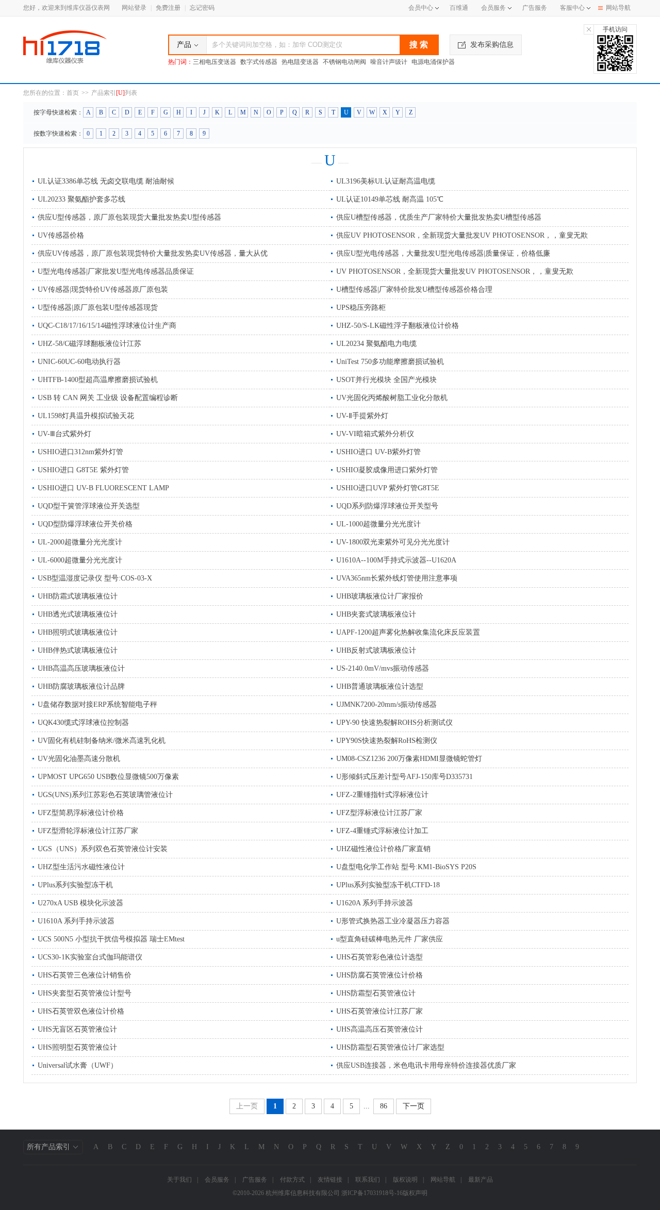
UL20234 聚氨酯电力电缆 (376, 343)
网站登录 (134, 7)
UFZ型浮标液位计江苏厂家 (379, 813)
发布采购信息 (492, 44)
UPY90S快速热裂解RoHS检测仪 (386, 740)
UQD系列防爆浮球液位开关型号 (387, 506)
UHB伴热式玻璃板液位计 (78, 650)
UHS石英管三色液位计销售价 (84, 975)
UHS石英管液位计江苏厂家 (379, 1011)
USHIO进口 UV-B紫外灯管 (378, 452)
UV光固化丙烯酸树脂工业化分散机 (392, 398)
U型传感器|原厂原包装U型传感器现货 (98, 307)
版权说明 (405, 1179)
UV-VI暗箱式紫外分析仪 (375, 434)
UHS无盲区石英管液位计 (77, 1029)
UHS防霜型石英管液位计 (376, 993)
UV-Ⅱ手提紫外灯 (362, 416)
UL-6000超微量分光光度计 (80, 560)
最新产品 (480, 1179)
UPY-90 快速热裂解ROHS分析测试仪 (394, 722)
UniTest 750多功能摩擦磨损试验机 (390, 362)
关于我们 (179, 1179)
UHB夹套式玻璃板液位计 (376, 614)
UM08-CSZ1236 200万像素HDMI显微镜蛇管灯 (409, 759)
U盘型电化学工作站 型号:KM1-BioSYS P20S (406, 867)
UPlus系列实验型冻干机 (75, 885)
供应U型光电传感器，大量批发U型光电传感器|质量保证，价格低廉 (443, 253)
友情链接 (330, 1179)
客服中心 (572, 7)
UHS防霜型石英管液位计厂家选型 (390, 1047)
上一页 (247, 1106)
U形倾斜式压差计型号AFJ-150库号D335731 (404, 777)
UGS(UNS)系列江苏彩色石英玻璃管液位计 (105, 795)
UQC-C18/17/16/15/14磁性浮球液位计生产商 (107, 325)
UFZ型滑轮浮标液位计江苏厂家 (88, 831)
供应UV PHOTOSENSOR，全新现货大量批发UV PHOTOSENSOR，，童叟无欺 (462, 235)
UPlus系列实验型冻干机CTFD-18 (388, 885)
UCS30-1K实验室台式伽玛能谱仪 (90, 957)
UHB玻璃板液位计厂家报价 (379, 596)
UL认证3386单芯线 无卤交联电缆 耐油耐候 (106, 181)
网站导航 (618, 7)
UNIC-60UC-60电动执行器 (79, 362)
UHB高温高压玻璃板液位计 (81, 668)
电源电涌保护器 (433, 61)
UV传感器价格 (61, 235)
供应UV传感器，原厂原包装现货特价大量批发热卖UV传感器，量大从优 (153, 253)
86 (383, 1106)
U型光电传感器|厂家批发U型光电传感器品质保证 (116, 271)
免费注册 (168, 7)
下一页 (413, 1106)
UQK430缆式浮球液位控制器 (83, 722)
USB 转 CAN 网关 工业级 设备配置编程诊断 (108, 398)
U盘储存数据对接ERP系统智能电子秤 (97, 704)
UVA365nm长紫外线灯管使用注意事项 (396, 578)
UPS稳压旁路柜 (361, 307)
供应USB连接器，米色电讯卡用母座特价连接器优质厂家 (426, 1065)
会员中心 (420, 7)
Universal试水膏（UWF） (78, 1065)
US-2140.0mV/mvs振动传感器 (382, 668)
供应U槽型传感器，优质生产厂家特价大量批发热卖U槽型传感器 (438, 217)
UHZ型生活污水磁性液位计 (81, 867)
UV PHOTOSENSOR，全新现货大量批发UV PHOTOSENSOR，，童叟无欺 (454, 271)
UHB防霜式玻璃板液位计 (78, 596)
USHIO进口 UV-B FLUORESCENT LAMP (103, 488)
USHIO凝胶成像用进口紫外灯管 (387, 470)
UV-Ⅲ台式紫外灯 (64, 434)
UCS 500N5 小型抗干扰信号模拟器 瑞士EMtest (111, 939)
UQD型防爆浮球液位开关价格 (85, 524)
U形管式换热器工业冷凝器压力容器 (393, 921)
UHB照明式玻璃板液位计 (78, 632)
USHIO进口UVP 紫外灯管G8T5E (387, 488)
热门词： (180, 61)
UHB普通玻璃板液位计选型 (379, 686)
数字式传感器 (258, 61)
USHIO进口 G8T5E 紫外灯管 (83, 470)
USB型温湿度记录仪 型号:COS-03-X (95, 578)
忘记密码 (202, 7)
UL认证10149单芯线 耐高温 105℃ (389, 199)
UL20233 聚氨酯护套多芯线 (81, 199)
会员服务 (493, 7)
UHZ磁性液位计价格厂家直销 (383, 849)
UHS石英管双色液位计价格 (81, 1011)
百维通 (459, 7)
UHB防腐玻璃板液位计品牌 (81, 686)
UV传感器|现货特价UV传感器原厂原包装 (103, 289)
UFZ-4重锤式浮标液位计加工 (382, 831)
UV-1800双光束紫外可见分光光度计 (393, 542)
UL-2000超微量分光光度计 (80, 542)
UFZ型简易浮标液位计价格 (81, 813)
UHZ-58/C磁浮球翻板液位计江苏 (89, 343)
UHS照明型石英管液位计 (77, 1047)
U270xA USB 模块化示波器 (80, 903)
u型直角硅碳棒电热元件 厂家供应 (389, 939)
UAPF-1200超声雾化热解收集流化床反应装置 (408, 632)
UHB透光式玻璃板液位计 (78, 614)
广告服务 (534, 7)
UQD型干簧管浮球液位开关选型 (89, 506)
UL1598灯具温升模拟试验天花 (86, 416)
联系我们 (367, 1179)
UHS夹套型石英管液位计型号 (84, 993)
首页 (73, 92)
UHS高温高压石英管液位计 (379, 1029)
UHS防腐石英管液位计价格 (379, 975)
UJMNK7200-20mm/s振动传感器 (386, 704)
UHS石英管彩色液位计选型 (379, 957)
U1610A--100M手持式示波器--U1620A (396, 560)
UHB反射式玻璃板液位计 (376, 650)
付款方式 (292, 1179)
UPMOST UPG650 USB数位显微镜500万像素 (108, 777)
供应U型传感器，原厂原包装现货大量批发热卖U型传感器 (129, 217)
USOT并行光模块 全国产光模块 (386, 380)
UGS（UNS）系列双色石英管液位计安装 (103, 849)
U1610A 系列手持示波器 (76, 921)
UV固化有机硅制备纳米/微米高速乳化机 (102, 740)
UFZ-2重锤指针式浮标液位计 (382, 795)
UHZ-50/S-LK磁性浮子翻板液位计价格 (397, 325)
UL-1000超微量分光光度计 (378, 524)
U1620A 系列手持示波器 (374, 903)
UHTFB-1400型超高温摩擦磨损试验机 (98, 380)
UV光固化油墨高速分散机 (79, 759)
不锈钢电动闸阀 (344, 61)
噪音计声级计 (388, 61)
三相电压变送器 (214, 61)
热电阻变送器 (300, 61)
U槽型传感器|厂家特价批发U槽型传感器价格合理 (414, 289)
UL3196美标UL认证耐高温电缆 (385, 181)
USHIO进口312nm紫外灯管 (80, 452)
